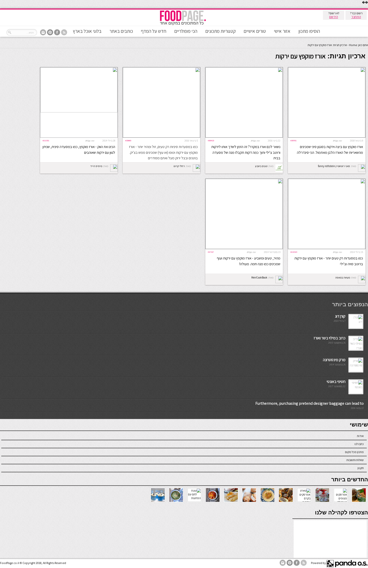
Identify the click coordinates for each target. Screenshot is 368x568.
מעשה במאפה (342, 277)
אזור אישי (282, 31)
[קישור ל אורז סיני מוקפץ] (78, 111)
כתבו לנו (359, 444)
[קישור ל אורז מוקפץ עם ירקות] (326, 248)
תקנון (360, 468)
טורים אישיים (255, 31)
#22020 (293, 251)
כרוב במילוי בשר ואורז (329, 338)
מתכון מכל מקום (354, 452)
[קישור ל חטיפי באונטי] (355, 392)
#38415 (211, 140)
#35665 (128, 140)
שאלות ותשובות (355, 460)
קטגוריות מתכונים (220, 31)
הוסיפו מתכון (309, 31)
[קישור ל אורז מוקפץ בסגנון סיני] (326, 136)
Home (353, 45)
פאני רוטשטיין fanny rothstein (334, 166)
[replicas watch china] (367, 7)
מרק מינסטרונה (334, 359)
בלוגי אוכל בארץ (87, 31)
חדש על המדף (153, 31)
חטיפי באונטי (336, 381)
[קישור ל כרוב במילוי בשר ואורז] (355, 349)
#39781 (293, 140)
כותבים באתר (121, 31)
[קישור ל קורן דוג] (355, 327)
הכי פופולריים (185, 31)
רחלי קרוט (179, 166)
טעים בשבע (261, 166)
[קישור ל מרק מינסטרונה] (355, 371)
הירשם (333, 17)
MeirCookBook (259, 277)
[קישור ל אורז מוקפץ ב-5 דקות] (161, 136)
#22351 (46, 140)
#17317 (211, 251)
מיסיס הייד (96, 166)
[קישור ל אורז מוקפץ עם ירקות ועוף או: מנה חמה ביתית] (244, 248)
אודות (360, 436)
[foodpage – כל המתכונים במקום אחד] (183, 25)
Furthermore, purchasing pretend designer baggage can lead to (309, 403)
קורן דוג (340, 316)
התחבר (356, 17)
